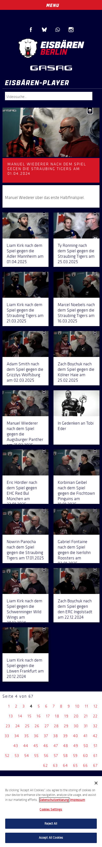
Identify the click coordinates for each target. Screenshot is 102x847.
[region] (51, 811)
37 (46, 735)
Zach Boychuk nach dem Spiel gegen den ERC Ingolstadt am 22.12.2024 (75, 609)
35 (26, 735)
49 (75, 745)
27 (47, 726)
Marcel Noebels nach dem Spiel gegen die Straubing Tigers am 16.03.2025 (76, 313)
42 (95, 735)
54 (26, 755)
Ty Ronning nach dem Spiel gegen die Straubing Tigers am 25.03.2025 (76, 253)
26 (37, 726)
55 (36, 755)
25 (27, 726)
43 (15, 745)
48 (65, 745)
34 (16, 735)
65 (75, 765)
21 (86, 716)
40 (75, 735)
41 (85, 735)
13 (11, 716)
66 (85, 765)
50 (85, 745)
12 (96, 706)
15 (29, 716)
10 (77, 706)
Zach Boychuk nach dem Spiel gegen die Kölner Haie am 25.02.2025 (76, 372)
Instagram (71, 29)
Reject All (51, 824)
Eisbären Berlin (51, 48)
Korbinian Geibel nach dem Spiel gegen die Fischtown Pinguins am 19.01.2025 (76, 493)
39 (65, 735)
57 (56, 755)
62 (45, 765)
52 (7, 755)
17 (48, 716)
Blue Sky (44, 29)
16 (39, 716)
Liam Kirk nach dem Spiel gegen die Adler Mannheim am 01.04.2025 (25, 253)
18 (57, 716)
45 (35, 745)
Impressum (77, 800)
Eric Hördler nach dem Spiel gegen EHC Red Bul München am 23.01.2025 (22, 493)
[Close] (96, 783)
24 (17, 726)
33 (7, 735)
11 (86, 706)
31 (86, 726)
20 (76, 716)
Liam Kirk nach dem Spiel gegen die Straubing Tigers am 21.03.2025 (25, 313)
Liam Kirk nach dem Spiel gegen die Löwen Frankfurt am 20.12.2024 (25, 668)
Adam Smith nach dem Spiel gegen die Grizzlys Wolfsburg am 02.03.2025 (25, 372)
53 (17, 755)
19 (66, 716)
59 (75, 755)
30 (76, 726)
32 (95, 726)
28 (56, 726)
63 (55, 765)
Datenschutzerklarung (54, 800)
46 (45, 745)
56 (46, 755)
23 (8, 726)
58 (65, 755)
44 (25, 745)
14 (20, 716)
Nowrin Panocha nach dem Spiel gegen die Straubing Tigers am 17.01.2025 (25, 550)
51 (96, 745)
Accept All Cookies (51, 838)
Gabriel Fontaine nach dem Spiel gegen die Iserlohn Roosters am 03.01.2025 (74, 552)
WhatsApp (57, 29)
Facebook (30, 29)
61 (95, 755)
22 (95, 716)
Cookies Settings (51, 809)
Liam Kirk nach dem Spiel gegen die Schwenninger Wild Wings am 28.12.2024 (24, 611)
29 (66, 726)
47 (55, 745)
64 (65, 765)
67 (95, 765)
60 (85, 755)
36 (36, 735)
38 (55, 735)
